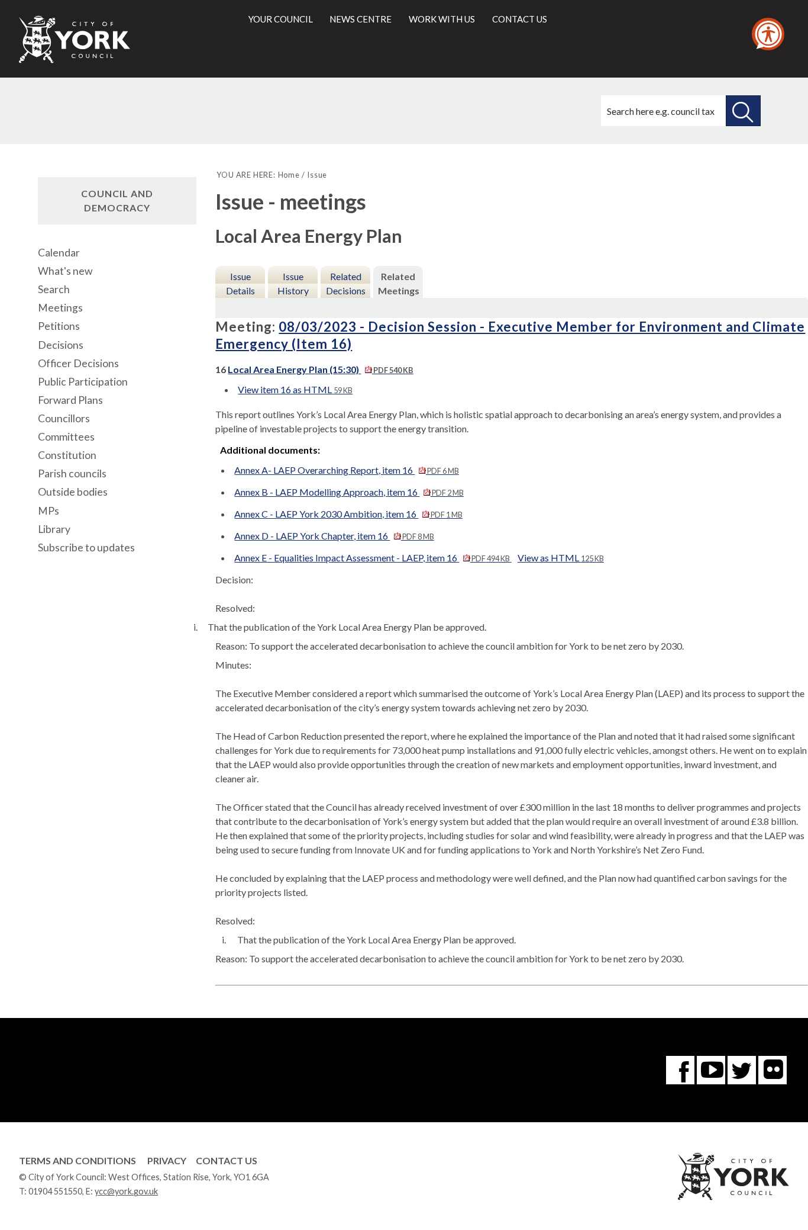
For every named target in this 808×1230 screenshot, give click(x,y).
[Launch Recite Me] (768, 34)
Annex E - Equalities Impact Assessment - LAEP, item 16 (371, 557)
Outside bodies (73, 492)
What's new (65, 271)
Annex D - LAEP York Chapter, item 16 (334, 535)
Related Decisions (346, 283)
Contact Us (226, 1160)
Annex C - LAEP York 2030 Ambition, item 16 (348, 513)
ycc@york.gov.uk (126, 1191)
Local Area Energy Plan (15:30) (320, 369)
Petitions (59, 326)
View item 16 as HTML (295, 389)
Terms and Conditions (77, 1160)
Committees (66, 437)
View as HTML (561, 557)
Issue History (293, 283)
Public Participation (83, 381)
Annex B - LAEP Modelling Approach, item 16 (348, 491)
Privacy (166, 1160)
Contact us (519, 19)
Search (54, 289)
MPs (48, 511)
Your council (280, 19)
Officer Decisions (78, 363)
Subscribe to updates (86, 547)
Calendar (59, 252)
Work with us (442, 19)
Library (54, 529)
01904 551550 (55, 1191)
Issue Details (240, 283)
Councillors (64, 418)
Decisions (60, 345)
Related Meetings (398, 283)
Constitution (67, 455)
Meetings (60, 307)
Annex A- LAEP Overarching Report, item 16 (346, 470)
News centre (360, 19)
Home (289, 174)
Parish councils (72, 473)
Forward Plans (70, 400)
